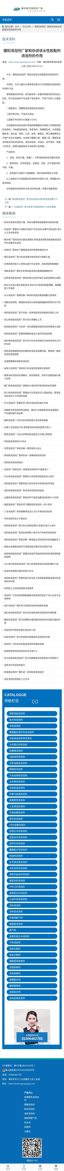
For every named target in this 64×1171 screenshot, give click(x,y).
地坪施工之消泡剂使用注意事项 (18, 588)
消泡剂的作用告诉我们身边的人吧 (19, 630)
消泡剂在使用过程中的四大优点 (18, 571)
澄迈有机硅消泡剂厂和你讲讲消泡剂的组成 (24, 490)
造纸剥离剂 (15, 967)
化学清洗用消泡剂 (18, 862)
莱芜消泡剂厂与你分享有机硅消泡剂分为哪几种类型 (28, 434)
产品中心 (28, 1092)
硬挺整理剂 (15, 985)
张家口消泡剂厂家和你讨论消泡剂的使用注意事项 (27, 368)
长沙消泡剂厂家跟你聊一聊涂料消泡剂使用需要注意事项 (30, 295)
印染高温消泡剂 (17, 788)
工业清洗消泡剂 (17, 806)
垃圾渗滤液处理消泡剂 (20, 738)
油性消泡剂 (29, 1113)
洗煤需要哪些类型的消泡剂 (16, 361)
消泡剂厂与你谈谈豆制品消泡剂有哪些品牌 (24, 644)
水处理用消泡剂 (17, 781)
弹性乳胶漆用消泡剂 (19, 874)
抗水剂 (27, 1122)
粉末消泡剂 (29, 1109)
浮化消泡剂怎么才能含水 (15, 518)
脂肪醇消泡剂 (16, 924)
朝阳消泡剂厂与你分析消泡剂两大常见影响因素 (26, 420)
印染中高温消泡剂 (18, 794)
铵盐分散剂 (15, 955)
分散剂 (27, 1131)
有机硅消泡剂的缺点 (13, 462)
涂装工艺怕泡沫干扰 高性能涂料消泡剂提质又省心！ (28, 427)
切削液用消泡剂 (17, 757)
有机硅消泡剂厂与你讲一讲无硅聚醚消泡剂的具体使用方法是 (32, 326)
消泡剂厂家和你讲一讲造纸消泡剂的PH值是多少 (26, 469)
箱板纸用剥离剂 (17, 961)
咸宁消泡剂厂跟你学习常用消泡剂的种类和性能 (26, 605)
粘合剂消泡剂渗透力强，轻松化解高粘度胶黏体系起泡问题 (31, 222)
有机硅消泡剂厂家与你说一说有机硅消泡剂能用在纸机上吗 (31, 312)
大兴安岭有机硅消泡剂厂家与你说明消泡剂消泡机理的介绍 (31, 564)
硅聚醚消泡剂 (16, 750)
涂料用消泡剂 (16, 911)
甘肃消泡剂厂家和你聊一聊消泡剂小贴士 (23, 448)
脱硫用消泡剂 (16, 769)
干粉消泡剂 (15, 942)
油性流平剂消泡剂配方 (14, 665)
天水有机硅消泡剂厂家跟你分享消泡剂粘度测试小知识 (29, 476)
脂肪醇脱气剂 (30, 1118)
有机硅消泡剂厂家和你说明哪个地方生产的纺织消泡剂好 (30, 532)
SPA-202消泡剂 (17, 886)
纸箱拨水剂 (15, 979)
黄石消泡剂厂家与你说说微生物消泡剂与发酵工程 (27, 257)
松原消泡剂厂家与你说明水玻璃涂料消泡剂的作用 (27, 637)
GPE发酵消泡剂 (17, 825)
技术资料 (27, 26)
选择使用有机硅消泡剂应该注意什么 (21, 651)
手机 (24, 1169)
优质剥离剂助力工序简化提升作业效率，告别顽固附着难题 (31, 264)
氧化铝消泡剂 (16, 819)
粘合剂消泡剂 (16, 719)
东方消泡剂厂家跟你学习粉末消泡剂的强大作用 (26, 403)
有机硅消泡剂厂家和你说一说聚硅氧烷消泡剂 (25, 455)
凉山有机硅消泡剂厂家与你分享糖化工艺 (23, 319)
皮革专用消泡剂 (17, 843)
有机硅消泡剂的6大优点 (15, 441)
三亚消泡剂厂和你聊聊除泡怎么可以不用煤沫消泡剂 (28, 511)
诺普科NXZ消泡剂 (18, 893)
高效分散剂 (15, 948)
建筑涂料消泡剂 (17, 880)
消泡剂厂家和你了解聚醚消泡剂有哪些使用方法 (26, 250)
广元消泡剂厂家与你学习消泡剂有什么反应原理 (34, 207)
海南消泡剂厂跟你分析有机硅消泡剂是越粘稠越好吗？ (29, 271)
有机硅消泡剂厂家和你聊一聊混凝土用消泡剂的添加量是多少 (32, 539)
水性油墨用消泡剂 (18, 763)
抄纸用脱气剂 (16, 917)
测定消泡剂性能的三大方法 (16, 679)
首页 (17, 26)
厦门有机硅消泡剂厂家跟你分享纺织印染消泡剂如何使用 (30, 385)
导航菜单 (7, 20)
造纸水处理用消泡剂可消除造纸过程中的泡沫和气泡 (28, 546)
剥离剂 (27, 1127)
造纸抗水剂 (15, 992)
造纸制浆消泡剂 (17, 800)
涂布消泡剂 (15, 905)
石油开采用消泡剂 (18, 899)
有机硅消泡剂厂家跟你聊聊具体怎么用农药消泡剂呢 (28, 333)
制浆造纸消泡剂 (17, 713)
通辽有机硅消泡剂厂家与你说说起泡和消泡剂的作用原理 (30, 612)
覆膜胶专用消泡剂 (18, 849)
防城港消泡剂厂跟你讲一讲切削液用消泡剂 (24, 672)
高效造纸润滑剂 (17, 998)
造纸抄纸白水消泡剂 (19, 936)
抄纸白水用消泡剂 (18, 831)
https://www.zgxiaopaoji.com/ (22, 62)
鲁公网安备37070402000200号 (19, 1070)
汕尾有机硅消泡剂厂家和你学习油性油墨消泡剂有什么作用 (31, 497)
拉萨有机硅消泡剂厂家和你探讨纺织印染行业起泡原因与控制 (32, 278)
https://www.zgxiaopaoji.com (21, 1083)
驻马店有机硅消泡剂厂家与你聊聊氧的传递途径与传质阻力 (31, 658)
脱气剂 (12, 930)
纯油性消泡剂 (16, 856)
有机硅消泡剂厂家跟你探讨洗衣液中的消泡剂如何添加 (29, 483)
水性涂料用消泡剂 (18, 868)
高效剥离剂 (15, 973)
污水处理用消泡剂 (18, 775)
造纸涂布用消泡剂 (18, 837)
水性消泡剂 (15, 726)
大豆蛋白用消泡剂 (18, 744)
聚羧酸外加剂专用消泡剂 (21, 732)
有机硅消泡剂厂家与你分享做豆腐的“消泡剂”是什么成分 (30, 525)
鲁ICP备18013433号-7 (24, 1065)
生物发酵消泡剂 (17, 812)
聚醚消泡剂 (29, 1104)
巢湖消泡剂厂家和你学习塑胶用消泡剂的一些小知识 (28, 504)
